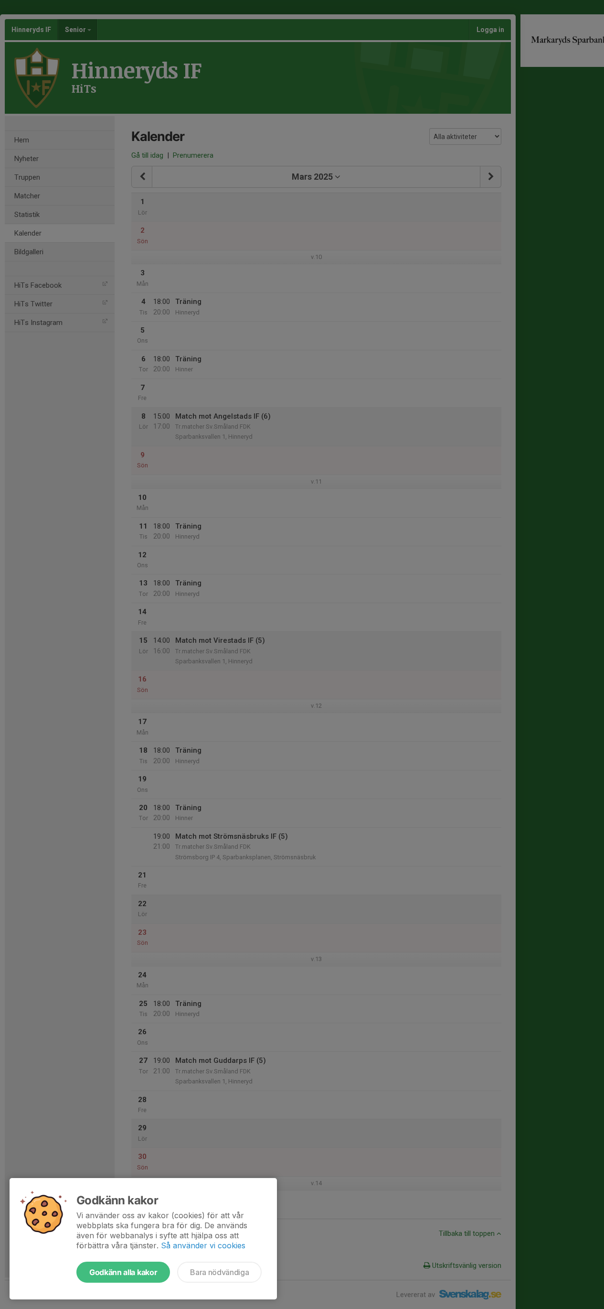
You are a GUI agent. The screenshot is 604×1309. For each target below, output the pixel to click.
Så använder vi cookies (203, 1245)
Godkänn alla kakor (123, 1272)
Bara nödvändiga (219, 1272)
